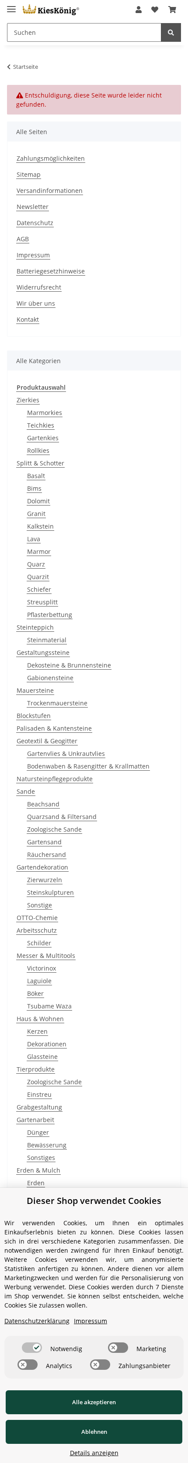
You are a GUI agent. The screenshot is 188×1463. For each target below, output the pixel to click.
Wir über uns (36, 303)
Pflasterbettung (49, 614)
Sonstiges (41, 1157)
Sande (26, 791)
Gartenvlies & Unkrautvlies (66, 753)
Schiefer (39, 589)
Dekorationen (46, 1044)
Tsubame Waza (49, 1006)
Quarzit (38, 577)
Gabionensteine (50, 678)
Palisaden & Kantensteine (54, 728)
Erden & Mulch (38, 1170)
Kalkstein (40, 526)
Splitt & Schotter (40, 463)
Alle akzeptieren (94, 1402)
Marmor (39, 551)
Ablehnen (94, 1432)
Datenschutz (35, 223)
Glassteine (42, 1056)
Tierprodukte (36, 1069)
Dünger (38, 1132)
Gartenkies (43, 438)
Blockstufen (34, 715)
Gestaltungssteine (43, 652)
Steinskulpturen (50, 892)
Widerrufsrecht (39, 287)
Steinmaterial (46, 640)
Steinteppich (35, 627)
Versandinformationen (50, 190)
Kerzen (37, 1031)
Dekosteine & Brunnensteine (69, 665)
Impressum (33, 255)
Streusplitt (42, 602)
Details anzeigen (94, 1453)
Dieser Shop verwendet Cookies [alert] (94, 1201)
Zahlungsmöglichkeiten (51, 158)
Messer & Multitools (46, 955)
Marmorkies (44, 412)
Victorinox (41, 968)
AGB (23, 239)
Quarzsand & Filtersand (62, 816)
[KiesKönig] (51, 10)
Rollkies (38, 450)
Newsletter (33, 206)
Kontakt (28, 319)
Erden (36, 1183)
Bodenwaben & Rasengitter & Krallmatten (88, 766)
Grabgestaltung (39, 1107)
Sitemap (29, 174)
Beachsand (43, 804)
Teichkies (40, 425)
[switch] (32, 1347)
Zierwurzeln (44, 880)
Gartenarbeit (35, 1120)
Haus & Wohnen (40, 1019)
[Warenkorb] (172, 9)
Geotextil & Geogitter (47, 741)
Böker (35, 993)
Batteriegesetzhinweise (51, 271)
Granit (36, 513)
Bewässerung (46, 1145)
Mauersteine (35, 690)
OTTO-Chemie (37, 918)
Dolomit (38, 501)
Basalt (36, 476)
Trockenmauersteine (57, 703)
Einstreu (39, 1094)
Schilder (39, 943)
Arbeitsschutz (37, 930)
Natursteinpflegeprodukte (55, 779)
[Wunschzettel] (154, 9)
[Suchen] (171, 32)
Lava (33, 539)
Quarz (36, 564)
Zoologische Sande (54, 829)
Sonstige (39, 905)
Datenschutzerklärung (37, 1321)
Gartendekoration (42, 867)
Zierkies (28, 400)
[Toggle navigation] (11, 5)
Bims (34, 488)
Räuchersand (46, 854)
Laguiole (39, 981)
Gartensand (44, 842)
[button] (138, 9)
